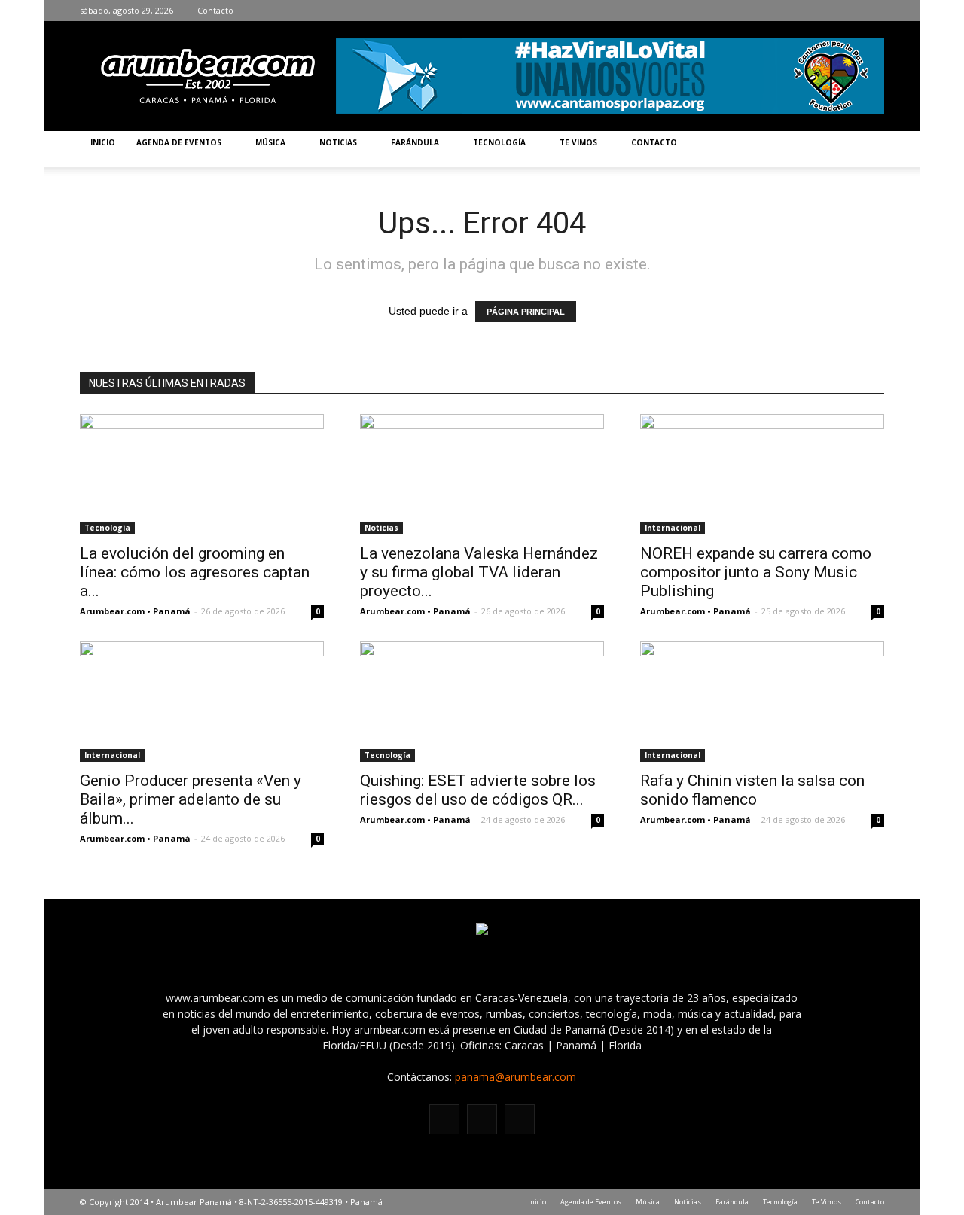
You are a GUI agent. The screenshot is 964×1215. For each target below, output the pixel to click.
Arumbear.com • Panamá (135, 611)
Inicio (102, 142)
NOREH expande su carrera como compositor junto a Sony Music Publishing (755, 572)
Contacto (215, 10)
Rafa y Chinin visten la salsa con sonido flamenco (752, 790)
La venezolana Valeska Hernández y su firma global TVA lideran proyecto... (479, 572)
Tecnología (499, 142)
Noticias (338, 142)
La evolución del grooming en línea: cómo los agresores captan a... (195, 572)
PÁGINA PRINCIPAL (526, 311)
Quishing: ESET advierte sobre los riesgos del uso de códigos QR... (478, 790)
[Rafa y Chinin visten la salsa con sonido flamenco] (762, 701)
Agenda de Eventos (178, 142)
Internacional (672, 527)
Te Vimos (578, 142)
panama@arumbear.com (515, 1077)
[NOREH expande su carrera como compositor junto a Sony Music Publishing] (762, 474)
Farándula (415, 142)
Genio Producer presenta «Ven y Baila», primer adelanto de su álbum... (190, 799)
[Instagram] (850, 11)
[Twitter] (873, 11)
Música (270, 142)
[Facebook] (827, 11)
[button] (866, 149)
